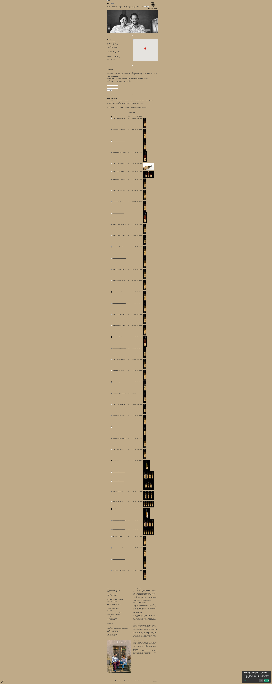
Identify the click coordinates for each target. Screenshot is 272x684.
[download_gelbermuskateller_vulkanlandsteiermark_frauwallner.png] (111, 179)
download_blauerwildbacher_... (119, 129)
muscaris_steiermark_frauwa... (119, 559)
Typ (128, 115)
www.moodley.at (124, 628)
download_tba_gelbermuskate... (119, 393)
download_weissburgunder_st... (119, 415)
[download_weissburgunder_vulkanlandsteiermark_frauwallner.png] (111, 438)
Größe (134, 115)
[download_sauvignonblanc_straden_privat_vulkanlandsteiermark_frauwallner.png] (111, 359)
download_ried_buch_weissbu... (119, 280)
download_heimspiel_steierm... (119, 201)
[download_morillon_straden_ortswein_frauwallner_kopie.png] (111, 224)
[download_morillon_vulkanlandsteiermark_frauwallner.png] (111, 246)
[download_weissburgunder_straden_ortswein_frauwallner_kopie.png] (111, 415)
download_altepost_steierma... (119, 118)
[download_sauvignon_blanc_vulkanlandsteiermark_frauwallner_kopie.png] (111, 382)
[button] (145, 48)
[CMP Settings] (2, 681)
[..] (111, 116)
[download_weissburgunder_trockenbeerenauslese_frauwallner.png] (111, 427)
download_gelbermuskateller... (119, 179)
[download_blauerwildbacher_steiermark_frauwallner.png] (111, 129)
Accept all (266, 680)
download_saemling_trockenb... (119, 348)
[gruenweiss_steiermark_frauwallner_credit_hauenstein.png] (111, 536)
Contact (108, 7)
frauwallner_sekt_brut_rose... (119, 508)
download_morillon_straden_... (119, 224)
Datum (138, 115)
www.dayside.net (113, 624)
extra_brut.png (116, 460)
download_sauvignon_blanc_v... (119, 382)
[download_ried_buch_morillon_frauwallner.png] (111, 258)
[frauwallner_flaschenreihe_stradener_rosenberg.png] (111, 491)
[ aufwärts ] (115, 116)
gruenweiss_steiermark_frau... (119, 536)
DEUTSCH (108, 3)
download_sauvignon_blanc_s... (119, 370)
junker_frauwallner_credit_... (119, 547)
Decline (261, 680)
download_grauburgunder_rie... (119, 190)
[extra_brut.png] (111, 460)
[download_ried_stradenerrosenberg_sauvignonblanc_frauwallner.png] (111, 314)
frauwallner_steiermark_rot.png (119, 520)
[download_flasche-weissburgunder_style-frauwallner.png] (111, 163)
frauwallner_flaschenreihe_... (119, 491)
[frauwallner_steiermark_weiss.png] (111, 529)
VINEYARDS (114, 6)
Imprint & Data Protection (131, 7)
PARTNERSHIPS (127, 6)
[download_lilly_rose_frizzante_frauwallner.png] (111, 213)
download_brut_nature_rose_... (119, 152)
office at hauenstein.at (124, 107)
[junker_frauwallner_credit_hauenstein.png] (111, 547)
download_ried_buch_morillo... (119, 258)
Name (114, 115)
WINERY (108, 6)
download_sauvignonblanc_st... (119, 359)
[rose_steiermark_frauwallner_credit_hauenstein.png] (111, 570)
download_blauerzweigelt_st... (119, 141)
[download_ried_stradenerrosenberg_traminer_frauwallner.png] (111, 325)
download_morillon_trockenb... (119, 235)
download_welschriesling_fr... (119, 449)
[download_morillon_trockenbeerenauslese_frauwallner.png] (111, 235)
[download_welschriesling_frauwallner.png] (111, 449)
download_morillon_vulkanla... (119, 246)
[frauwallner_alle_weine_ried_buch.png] (111, 481)
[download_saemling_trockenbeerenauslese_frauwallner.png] (111, 348)
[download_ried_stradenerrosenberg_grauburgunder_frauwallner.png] (111, 303)
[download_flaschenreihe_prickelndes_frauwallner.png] (111, 171)
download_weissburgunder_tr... (119, 427)
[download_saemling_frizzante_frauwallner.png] (111, 336)
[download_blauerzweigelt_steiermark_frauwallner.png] (111, 141)
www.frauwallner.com (115, 614)
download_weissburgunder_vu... (119, 438)
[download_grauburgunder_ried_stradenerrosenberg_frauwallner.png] (111, 190)
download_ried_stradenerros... (119, 303)
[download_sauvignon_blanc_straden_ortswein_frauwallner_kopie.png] (111, 370)
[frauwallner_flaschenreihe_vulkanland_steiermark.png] (111, 501)
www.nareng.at (116, 630)
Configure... (246, 680)
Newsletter (114, 7)
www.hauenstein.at (143, 107)
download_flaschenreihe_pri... (119, 171)
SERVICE (146, 6)
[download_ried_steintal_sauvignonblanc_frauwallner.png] (111, 291)
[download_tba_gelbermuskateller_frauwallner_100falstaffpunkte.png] (111, 393)
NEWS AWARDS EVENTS (137, 6)
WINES (120, 6)
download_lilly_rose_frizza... (118, 213)
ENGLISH (112, 3)
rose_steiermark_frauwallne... (119, 570)
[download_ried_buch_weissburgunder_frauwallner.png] (111, 280)
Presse (130, 112)
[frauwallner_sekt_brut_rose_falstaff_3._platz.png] (111, 508)
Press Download (121, 7)
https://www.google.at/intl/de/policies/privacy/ (143, 650)
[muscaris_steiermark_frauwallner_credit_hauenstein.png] (111, 559)
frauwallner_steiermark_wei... (119, 529)
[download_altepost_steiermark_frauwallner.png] (111, 118)
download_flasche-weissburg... (119, 163)
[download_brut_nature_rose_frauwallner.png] (111, 152)
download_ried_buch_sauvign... (119, 269)
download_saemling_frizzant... (119, 336)
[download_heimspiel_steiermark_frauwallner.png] (111, 201)
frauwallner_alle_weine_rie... (118, 481)
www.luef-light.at (116, 632)
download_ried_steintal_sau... (119, 291)
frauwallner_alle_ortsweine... (119, 472)
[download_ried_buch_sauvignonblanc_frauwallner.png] (111, 269)
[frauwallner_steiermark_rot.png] (111, 520)
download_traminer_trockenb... (119, 404)
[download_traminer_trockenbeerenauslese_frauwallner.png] (111, 404)
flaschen (133, 112)
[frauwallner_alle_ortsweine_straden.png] (111, 472)
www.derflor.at (115, 631)
